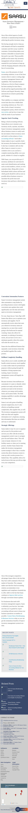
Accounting (3, 769)
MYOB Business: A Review (16, 653)
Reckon (2, 755)
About (2, 766)
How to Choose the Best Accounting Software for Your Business (16, 667)
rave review (4, 112)
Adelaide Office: (7, 739)
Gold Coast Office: (8, 736)
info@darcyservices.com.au (10, 720)
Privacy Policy (15, 768)
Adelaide (14, 757)
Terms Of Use (15, 766)
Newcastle (14, 755)
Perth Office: (6, 728)
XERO (2, 752)
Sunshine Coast (15, 752)
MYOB (2, 750)
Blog (2, 779)
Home (2, 764)
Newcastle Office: (8, 742)
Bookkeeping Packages (4, 774)
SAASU (2, 753)
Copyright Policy (16, 769)
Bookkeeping (4, 768)
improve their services (16, 595)
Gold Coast (14, 753)
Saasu (3, 72)
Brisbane (14, 750)
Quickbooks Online (5, 757)
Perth (13, 759)
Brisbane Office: (7, 725)
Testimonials (3, 776)
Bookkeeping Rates (5, 771)
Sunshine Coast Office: (9, 731)
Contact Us (3, 778)
